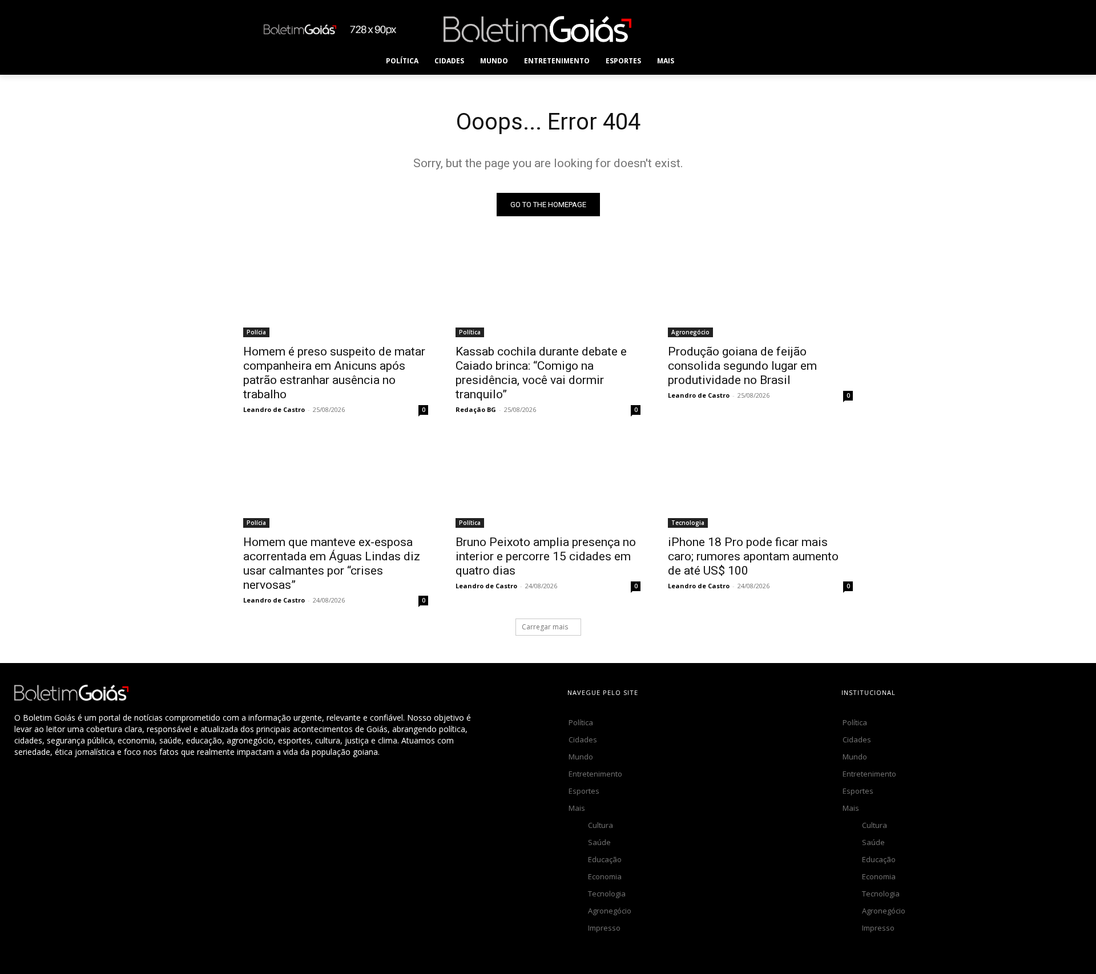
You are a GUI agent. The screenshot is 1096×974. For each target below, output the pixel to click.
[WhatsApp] (807, 29)
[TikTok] (755, 29)
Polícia (256, 332)
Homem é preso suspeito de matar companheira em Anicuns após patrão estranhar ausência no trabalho (334, 373)
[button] (705, 61)
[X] (781, 29)
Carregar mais (545, 627)
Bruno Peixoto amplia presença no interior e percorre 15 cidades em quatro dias (546, 556)
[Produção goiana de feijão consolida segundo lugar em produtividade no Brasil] (760, 291)
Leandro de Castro (274, 409)
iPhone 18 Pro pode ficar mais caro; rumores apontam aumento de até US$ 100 (753, 556)
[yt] (833, 29)
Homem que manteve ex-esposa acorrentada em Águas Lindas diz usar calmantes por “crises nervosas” (331, 563)
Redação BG (476, 409)
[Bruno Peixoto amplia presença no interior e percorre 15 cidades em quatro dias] (548, 481)
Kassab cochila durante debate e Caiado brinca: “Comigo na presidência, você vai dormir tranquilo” (541, 373)
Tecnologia (687, 523)
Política (470, 332)
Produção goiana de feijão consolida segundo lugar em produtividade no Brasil (742, 366)
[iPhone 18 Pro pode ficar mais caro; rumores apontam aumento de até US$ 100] (760, 481)
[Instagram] (730, 29)
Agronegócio (690, 332)
